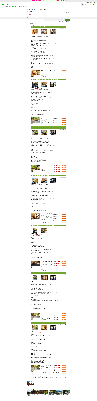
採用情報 (13, 399)
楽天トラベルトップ (29, 9)
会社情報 (2, 399)
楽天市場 (91, 2)
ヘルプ (77, 2)
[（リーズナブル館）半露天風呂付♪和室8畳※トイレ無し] (35, 263)
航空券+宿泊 (61, 21)
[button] (39, 72)
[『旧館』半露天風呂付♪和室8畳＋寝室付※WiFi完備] (35, 120)
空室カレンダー (64, 124)
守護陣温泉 (29, 11)
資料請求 (17, 399)
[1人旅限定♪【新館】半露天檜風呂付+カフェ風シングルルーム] (35, 72)
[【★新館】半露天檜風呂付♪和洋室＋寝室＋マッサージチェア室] (35, 216)
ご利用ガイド (80, 2)
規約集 (15, 399)
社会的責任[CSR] (9, 399)
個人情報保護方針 (5, 399)
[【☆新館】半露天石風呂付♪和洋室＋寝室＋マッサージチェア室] (35, 167)
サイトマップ (84, 2)
